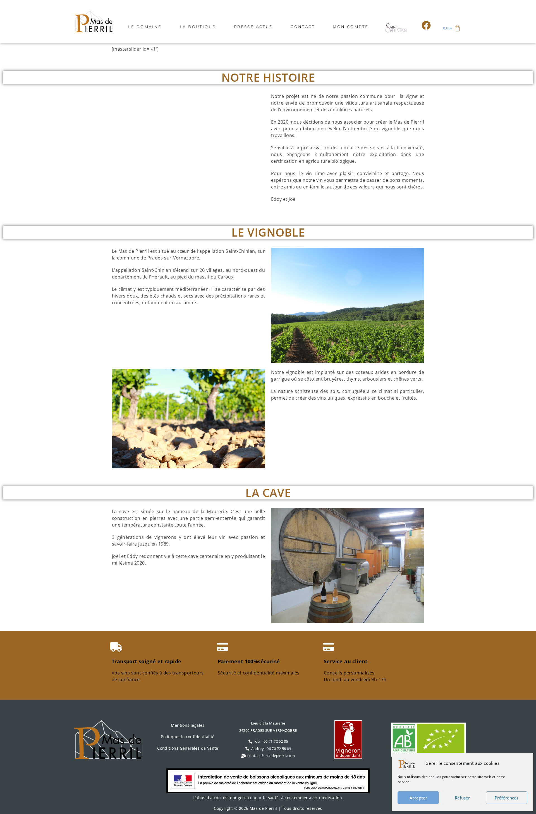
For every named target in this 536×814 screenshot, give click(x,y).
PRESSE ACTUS (253, 26)
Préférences (506, 798)
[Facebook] (426, 25)
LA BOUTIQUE (198, 26)
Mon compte (350, 26)
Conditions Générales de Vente (187, 748)
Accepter (418, 798)
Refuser (462, 798)
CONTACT (303, 26)
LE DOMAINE (145, 26)
